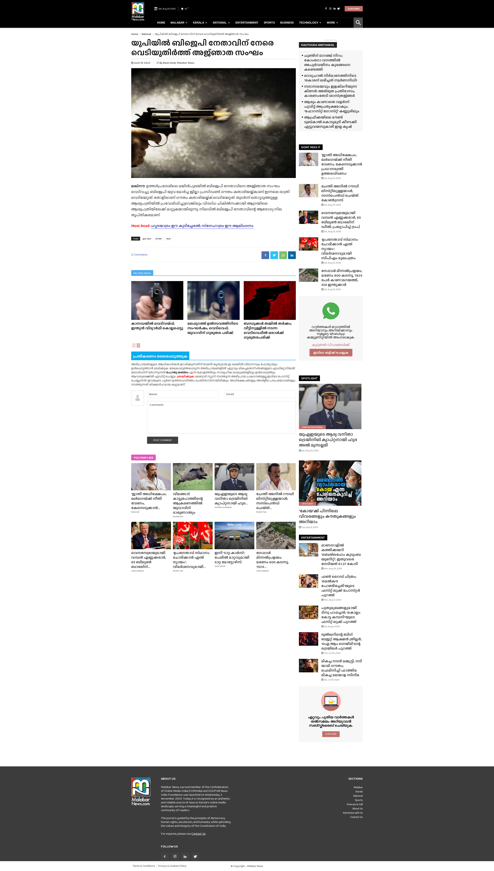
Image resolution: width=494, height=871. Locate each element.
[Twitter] (339, 8)
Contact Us (198, 833)
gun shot (147, 238)
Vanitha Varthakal (223, 507)
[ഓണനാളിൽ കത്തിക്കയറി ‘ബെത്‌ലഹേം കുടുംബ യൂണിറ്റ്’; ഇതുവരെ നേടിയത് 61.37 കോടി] (308, 550)
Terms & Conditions (144, 866)
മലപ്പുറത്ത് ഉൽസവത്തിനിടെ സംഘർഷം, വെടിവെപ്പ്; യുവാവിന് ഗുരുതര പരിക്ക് (212, 328)
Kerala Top (261, 512)
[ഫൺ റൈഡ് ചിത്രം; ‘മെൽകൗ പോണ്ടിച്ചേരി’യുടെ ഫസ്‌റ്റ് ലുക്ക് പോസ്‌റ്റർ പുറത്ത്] (308, 581)
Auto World (220, 566)
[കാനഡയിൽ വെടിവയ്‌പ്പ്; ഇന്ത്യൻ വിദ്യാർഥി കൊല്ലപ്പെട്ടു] (157, 300)
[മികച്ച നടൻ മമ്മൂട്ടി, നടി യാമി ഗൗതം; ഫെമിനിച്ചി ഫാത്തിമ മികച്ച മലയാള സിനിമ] (308, 665)
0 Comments (139, 254)
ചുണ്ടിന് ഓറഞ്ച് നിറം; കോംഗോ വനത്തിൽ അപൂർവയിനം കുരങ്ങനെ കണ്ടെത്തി (327, 62)
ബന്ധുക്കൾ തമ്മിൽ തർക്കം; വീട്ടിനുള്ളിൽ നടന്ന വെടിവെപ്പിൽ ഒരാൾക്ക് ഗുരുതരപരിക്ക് (268, 330)
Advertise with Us (353, 813)
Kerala (198, 22)
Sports (269, 22)
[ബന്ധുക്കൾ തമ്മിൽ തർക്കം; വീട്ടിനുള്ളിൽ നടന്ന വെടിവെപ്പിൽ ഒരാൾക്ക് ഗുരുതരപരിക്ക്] (270, 300)
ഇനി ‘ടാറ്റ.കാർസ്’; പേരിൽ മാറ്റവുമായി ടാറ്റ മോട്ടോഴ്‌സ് (232, 557)
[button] (358, 23)
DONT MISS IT (310, 147)
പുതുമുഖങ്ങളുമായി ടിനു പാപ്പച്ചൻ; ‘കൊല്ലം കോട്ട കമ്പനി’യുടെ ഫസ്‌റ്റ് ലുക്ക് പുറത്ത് (340, 614)
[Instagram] (330, 8)
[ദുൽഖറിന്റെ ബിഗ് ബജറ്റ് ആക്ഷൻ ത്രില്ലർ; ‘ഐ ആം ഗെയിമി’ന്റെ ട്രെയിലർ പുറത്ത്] (308, 639)
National (220, 22)
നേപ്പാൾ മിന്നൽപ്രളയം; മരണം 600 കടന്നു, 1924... (272, 559)
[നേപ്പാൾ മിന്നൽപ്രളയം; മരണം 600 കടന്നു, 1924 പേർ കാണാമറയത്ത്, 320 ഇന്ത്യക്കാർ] (276, 535)
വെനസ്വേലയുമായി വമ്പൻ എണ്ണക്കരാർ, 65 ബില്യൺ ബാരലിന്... (148, 559)
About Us (357, 808)
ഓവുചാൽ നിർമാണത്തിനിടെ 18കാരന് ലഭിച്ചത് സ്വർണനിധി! (330, 78)
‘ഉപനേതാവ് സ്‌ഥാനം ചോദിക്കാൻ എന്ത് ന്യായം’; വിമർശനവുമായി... (191, 559)
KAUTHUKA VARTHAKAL (318, 44)
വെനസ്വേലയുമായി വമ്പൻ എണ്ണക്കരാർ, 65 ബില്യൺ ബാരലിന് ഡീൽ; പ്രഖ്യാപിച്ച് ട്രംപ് (341, 219)
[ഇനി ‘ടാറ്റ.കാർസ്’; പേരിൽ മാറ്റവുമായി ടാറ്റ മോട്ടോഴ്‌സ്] (234, 535)
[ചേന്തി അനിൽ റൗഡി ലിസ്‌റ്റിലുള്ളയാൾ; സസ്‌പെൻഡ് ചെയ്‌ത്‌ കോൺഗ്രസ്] (276, 477)
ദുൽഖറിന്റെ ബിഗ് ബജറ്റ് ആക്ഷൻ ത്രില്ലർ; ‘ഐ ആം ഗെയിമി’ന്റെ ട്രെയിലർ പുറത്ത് (341, 641)
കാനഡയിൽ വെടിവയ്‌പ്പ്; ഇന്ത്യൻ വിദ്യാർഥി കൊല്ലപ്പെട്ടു (157, 326)
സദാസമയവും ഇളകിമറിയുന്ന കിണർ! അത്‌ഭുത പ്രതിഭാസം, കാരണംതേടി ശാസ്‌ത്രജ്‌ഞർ (330, 91)
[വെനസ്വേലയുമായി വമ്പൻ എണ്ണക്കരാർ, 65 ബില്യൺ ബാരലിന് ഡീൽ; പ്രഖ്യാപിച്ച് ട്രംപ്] (151, 535)
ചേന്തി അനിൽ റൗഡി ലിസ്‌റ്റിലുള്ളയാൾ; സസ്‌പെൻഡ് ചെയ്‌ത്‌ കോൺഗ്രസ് (340, 193)
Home (161, 22)
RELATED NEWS (142, 273)
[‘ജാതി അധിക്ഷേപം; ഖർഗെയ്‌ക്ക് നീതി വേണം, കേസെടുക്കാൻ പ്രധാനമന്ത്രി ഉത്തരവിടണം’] (151, 477)
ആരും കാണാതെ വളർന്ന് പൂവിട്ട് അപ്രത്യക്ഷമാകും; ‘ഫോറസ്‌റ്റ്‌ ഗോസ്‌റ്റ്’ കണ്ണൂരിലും (331, 106)
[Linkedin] (334, 8)
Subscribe (354, 8)
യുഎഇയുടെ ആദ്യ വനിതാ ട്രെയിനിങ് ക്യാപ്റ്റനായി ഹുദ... (231, 498)
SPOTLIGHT (309, 378)
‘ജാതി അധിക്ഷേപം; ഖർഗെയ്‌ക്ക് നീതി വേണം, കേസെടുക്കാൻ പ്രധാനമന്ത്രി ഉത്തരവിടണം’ (341, 164)
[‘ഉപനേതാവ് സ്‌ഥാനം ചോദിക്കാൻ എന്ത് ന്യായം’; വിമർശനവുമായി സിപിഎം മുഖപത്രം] (193, 535)
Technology (308, 22)
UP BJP (158, 238)
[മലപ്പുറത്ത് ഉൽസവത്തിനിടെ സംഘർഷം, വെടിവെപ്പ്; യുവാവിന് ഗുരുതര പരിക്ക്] (213, 300)
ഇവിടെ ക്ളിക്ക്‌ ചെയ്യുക (331, 352)
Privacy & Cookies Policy (172, 866)
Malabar (177, 22)
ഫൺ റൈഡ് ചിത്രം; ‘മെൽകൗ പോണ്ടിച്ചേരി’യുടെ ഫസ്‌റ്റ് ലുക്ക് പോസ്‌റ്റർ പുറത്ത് (340, 586)
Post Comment (162, 440)
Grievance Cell (355, 804)
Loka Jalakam (137, 571)
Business (287, 22)
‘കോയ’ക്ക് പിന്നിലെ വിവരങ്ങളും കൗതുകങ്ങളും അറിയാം (327, 516)
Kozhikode (178, 516)
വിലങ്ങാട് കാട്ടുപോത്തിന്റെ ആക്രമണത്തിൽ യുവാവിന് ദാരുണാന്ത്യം (188, 503)
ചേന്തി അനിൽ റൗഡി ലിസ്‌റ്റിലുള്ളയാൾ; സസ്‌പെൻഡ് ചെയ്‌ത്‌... (275, 500)
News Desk (169, 63)
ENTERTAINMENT (313, 537)
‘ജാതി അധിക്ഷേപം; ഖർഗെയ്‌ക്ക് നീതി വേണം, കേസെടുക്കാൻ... (149, 500)
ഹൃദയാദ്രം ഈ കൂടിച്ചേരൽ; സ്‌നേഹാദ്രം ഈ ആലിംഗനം (202, 226)
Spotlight (307, 503)
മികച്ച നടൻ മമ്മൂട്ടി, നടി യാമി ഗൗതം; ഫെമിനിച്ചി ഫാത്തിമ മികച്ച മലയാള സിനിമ (341, 668)
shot (168, 238)
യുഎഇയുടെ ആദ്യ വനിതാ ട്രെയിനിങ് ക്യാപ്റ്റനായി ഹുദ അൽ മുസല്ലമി (328, 439)
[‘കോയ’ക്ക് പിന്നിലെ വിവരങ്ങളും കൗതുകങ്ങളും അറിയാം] (331, 483)
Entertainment (246, 22)
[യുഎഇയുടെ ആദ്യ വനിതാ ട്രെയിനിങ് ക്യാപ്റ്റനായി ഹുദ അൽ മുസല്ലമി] (234, 477)
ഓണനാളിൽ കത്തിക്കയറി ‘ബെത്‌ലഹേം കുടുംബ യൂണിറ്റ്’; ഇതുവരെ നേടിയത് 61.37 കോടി (341, 554)
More (331, 22)
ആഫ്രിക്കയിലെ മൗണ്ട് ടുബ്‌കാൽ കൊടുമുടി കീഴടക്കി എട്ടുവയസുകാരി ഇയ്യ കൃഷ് (330, 122)
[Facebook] (326, 8)
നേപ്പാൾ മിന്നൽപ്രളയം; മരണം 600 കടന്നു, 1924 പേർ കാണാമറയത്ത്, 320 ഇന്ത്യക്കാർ (341, 277)
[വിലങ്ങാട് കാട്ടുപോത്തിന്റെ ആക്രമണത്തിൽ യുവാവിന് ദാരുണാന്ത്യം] (193, 477)
